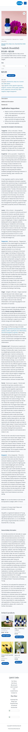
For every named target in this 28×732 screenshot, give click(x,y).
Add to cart (11, 75)
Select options (6, 635)
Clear (2, 68)
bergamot (3, 87)
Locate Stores (14, 691)
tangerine (3, 91)
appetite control (8, 85)
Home (2, 39)
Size (2, 63)
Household (14, 705)
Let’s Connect (14, 687)
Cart (14, 689)
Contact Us (14, 693)
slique (20, 89)
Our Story (14, 681)
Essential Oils (8, 39)
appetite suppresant (17, 85)
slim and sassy (14, 89)
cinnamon (9, 87)
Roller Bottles (7, 83)
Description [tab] (4, 98)
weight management (11, 91)
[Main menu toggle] (25, 3)
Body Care (11, 44)
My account (14, 685)
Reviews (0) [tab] (4, 104)
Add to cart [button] (5, 663)
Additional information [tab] (7, 101)
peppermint (8, 89)
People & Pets (14, 703)
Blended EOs (15, 39)
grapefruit (21, 87)
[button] (24, 13)
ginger (16, 87)
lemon (2, 89)
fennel (13, 87)
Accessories (14, 707)
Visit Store (14, 683)
